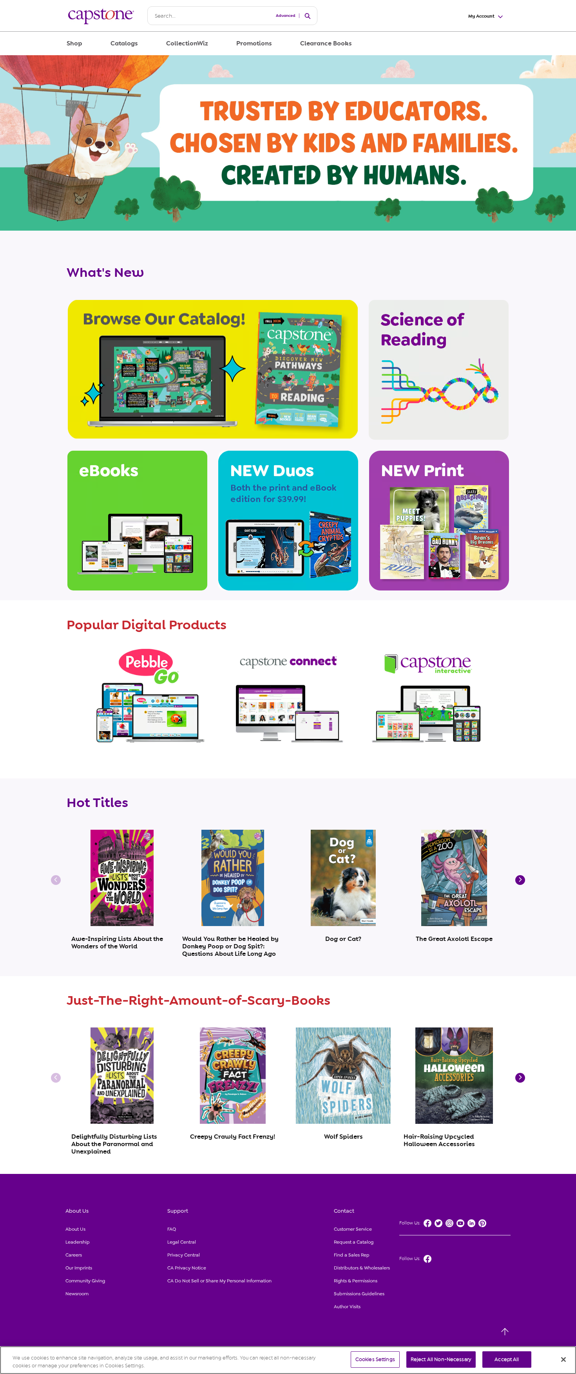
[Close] (563, 1359)
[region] (288, 1360)
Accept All (506, 1359)
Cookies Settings (375, 1359)
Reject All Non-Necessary (441, 1359)
